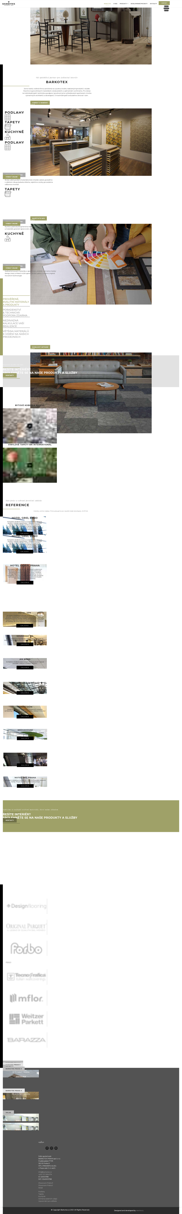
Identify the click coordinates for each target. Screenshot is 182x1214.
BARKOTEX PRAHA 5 (14, 1069)
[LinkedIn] (56, 1148)
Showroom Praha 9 (45, 1183)
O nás (115, 3)
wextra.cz (139, 1210)
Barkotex (107, 3)
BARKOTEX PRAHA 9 (14, 1091)
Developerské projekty (139, 3)
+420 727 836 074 (45, 1174)
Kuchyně (41, 1196)
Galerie (25, 533)
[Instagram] (51, 1148)
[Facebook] (47, 1148)
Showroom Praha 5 (45, 1185)
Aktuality (153, 3)
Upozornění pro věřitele (47, 1201)
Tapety (41, 1194)
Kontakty (10, 375)
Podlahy (41, 1192)
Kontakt (164, 3)
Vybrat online (11, 177)
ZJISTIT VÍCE (21, 1077)
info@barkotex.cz (45, 1172)
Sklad (40, 1188)
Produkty (123, 3)
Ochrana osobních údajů (47, 1199)
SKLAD (8, 1112)
